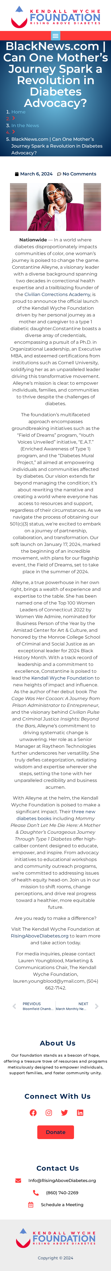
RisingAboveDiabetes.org (40, 936)
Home (18, 112)
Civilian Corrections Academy (57, 294)
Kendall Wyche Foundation (62, 678)
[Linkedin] (80, 1113)
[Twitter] (64, 1113)
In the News (25, 125)
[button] (55, 35)
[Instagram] (49, 1113)
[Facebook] (33, 1113)
